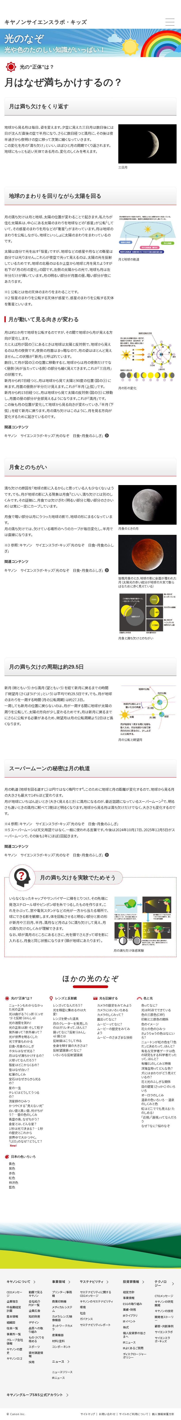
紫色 (12, 1168)
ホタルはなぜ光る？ (22, 1051)
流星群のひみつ (19, 1101)
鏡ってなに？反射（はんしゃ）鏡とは (69, 1034)
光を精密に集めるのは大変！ (69, 1012)
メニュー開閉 (170, 22)
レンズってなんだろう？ (68, 1005)
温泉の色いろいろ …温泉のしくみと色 (157, 1102)
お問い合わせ (107, 1414)
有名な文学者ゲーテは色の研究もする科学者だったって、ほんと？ (159, 1055)
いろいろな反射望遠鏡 (68, 1055)
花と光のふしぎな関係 (156, 1081)
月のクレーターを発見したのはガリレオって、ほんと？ (70, 1025)
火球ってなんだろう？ (22, 1060)
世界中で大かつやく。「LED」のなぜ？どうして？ (25, 1139)
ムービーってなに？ (109, 1024)
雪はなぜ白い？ (19, 1069)
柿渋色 (13, 1182)
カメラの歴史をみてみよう (114, 1005)
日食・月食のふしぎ (21, 1046)
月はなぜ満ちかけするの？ (26, 1055)
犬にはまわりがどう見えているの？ (158, 1075)
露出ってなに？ (107, 1019)
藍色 (12, 1187)
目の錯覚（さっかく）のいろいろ (158, 1088)
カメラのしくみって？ (110, 1014)
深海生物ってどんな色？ (157, 1068)
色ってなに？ (149, 1005)
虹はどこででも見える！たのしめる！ (158, 1110)
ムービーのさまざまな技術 (114, 1037)
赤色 (12, 1173)
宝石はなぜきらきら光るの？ (25, 1081)
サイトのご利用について (133, 1414)
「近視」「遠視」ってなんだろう (158, 1119)
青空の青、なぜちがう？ (24, 1119)
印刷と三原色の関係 (154, 1019)
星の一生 (15, 1088)
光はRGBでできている (156, 1010)
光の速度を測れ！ (20, 1023)
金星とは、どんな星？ (22, 1124)
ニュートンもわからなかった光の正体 (26, 1007)
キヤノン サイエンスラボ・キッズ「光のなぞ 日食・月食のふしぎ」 (53, 435)
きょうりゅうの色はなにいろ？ (158, 1035)
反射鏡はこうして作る (67, 1040)
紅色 (12, 1178)
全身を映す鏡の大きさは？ (70, 1045)
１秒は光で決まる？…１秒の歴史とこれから (26, 1130)
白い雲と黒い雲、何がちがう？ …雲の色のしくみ (26, 1112)
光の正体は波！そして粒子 (26, 1027)
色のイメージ (150, 1024)
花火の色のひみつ (153, 1029)
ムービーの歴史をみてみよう (113, 1031)
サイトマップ (88, 1414)
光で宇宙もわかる (21, 1041)
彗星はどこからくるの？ (24, 1065)
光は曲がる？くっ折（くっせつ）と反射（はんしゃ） (26, 1016)
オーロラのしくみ (152, 1095)
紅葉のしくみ (17, 1074)
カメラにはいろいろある (112, 1010)
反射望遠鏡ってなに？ (67, 1050)
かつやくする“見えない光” (26, 1105)
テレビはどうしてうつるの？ (24, 1094)
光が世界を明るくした (23, 1036)
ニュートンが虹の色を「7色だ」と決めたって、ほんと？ (158, 1044)
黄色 (12, 1163)
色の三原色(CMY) (153, 1014)
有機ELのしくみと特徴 (156, 1063)
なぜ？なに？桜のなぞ (155, 1126)
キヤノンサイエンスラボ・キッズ (45, 22)
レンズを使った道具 (66, 1018)
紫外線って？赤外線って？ (25, 1032)
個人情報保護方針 (163, 1414)
